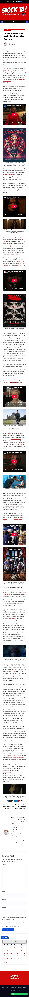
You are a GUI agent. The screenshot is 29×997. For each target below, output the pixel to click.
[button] (24, 21)
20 (7, 956)
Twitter (10, 382)
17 (21, 953)
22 (14, 956)
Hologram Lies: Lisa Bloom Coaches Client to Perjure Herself (8, 806)
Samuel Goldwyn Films (13, 755)
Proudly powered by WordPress (8, 987)
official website (14, 254)
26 (4, 958)
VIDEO (10, 30)
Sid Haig (23, 259)
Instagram (16, 382)
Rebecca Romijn (7, 81)
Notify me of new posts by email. (11, 926)
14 (11, 953)
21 (11, 956)
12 (4, 953)
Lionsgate (5, 246)
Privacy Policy (18, 990)
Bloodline (9, 433)
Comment (5, 864)
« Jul (3, 962)
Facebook (5, 382)
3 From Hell (14, 237)
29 (14, 958)
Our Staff (13, 990)
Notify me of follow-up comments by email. (14, 922)
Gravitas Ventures (7, 590)
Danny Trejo (19, 265)
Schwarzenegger (7, 772)
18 (24, 953)
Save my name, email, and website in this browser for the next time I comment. (14, 918)
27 (7, 958)
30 (18, 958)
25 (24, 956)
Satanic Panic (6, 70)
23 (18, 956)
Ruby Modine (21, 79)
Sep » (7, 962)
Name (4, 891)
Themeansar (24, 987)
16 (18, 953)
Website (4, 907)
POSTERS (5, 30)
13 (7, 953)
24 (21, 956)
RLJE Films (14, 73)
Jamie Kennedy (10, 676)
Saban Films (13, 246)
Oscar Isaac (12, 506)
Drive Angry (14, 669)
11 (24, 950)
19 (4, 956)
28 (11, 958)
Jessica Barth (12, 618)
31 (21, 958)
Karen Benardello (14, 43)
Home (9, 990)
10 (21, 950)
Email (4, 899)
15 (14, 953)
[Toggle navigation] (13, 22)
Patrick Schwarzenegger (18, 757)
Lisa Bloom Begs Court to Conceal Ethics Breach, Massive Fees (20, 806)
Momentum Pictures (8, 174)
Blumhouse (12, 440)
